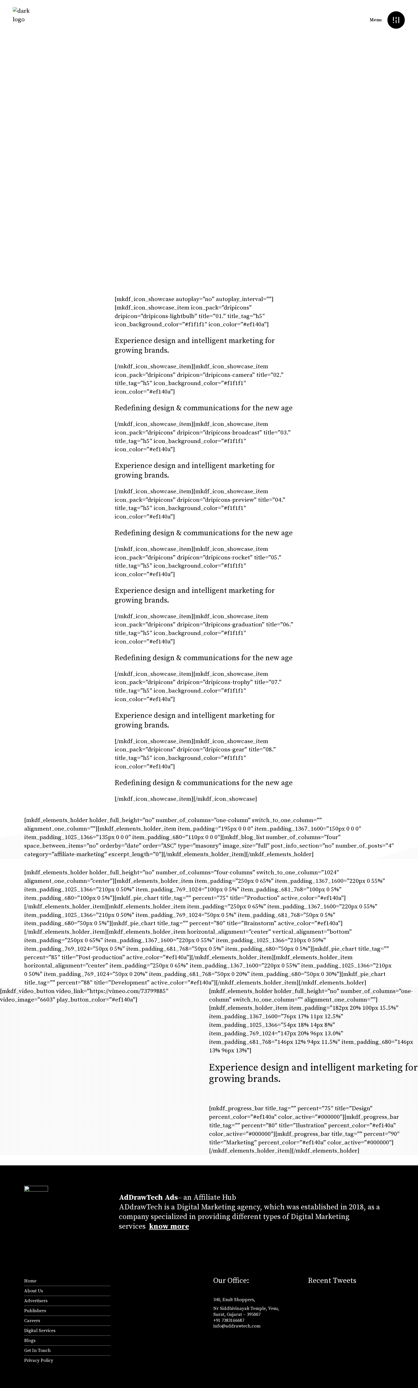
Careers (32, 1321)
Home (30, 1281)
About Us (33, 1291)
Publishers (35, 1311)
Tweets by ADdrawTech (332, 1298)
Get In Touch (37, 1350)
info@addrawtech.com (236, 1326)
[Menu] (396, 20)
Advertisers (35, 1301)
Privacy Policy (38, 1360)
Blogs (30, 1340)
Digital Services (39, 1330)
